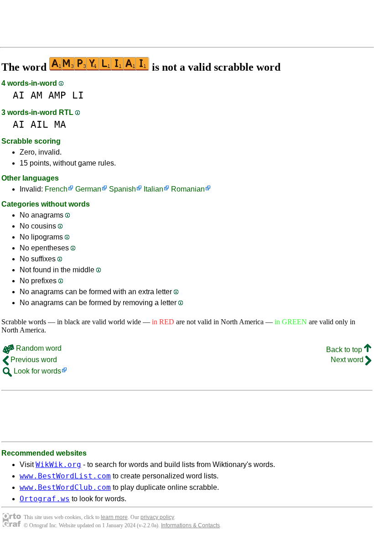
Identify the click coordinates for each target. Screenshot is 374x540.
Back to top (345, 349)
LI (78, 95)
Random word (38, 348)
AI (19, 95)
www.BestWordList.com (65, 476)
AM (36, 95)
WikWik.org (58, 464)
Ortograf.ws (45, 498)
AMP (57, 95)
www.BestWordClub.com (65, 487)
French (56, 189)
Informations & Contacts (190, 525)
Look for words (36, 371)
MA (60, 124)
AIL (39, 124)
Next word (348, 359)
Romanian (188, 189)
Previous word (33, 359)
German (88, 189)
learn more (114, 517)
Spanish (122, 189)
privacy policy (157, 517)
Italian (153, 189)
